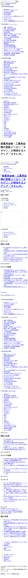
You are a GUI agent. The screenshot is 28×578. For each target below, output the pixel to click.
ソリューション (12, 24)
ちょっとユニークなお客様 (11, 82)
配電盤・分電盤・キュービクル (12, 33)
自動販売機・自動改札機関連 (12, 53)
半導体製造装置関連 (9, 45)
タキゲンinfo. (12, 98)
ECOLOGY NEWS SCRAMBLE (12, 85)
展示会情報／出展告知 (10, 102)
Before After (7, 64)
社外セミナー (7, 109)
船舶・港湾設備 (8, 27)
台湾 (5, 127)
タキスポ (6, 117)
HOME (2, 191)
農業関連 (6, 43)
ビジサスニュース (9, 83)
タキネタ (6, 120)
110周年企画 (7, 112)
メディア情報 (7, 137)
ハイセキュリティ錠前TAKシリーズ (14, 16)
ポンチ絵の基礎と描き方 (10, 70)
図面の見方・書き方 (9, 72)
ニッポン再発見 (8, 90)
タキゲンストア (8, 556)
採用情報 (6, 128)
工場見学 (6, 106)
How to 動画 (7, 14)
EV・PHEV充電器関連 (10, 40)
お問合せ (6, 559)
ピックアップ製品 (9, 11)
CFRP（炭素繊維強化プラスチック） (14, 21)
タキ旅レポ (7, 119)
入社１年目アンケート (10, 132)
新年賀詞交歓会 (8, 135)
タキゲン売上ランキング (10, 114)
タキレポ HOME (5, 4)
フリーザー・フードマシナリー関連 (14, 51)
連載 (9, 58)
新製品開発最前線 (9, 62)
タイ (5, 125)
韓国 (5, 122)
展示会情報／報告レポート (11, 104)
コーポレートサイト (9, 554)
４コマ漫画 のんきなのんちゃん (12, 94)
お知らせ (6, 101)
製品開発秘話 (7, 13)
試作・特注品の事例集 (10, 29)
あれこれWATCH (8, 91)
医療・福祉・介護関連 (10, 35)
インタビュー (7, 130)
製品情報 (10, 6)
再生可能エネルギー (9, 42)
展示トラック (7, 115)
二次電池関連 (7, 38)
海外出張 (6, 107)
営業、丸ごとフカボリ (10, 61)
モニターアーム (8, 19)
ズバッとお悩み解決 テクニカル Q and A (15, 77)
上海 (5, 123)
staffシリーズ (7, 17)
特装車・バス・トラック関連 (12, 50)
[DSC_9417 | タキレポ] (6, 206)
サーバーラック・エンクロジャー (13, 48)
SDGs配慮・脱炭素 (9, 30)
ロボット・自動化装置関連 (11, 37)
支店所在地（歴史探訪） (10, 88)
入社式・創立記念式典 (10, 133)
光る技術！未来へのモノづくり (12, 80)
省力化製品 (7, 32)
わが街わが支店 (8, 86)
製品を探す (7, 557)
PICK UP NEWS (8, 69)
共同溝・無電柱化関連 (10, 46)
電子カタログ (7, 561)
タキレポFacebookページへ (8, 295)
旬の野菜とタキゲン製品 (10, 67)
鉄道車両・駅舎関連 (9, 55)
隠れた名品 (7, 66)
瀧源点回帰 (7, 78)
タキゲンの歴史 (8, 110)
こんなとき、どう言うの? (11, 93)
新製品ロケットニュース (10, 9)
